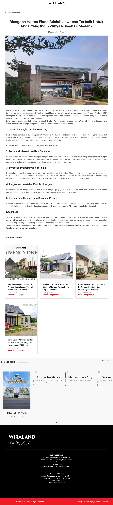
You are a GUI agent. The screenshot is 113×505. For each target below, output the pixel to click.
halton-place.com (50, 145)
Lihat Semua (107, 361)
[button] (54, 422)
